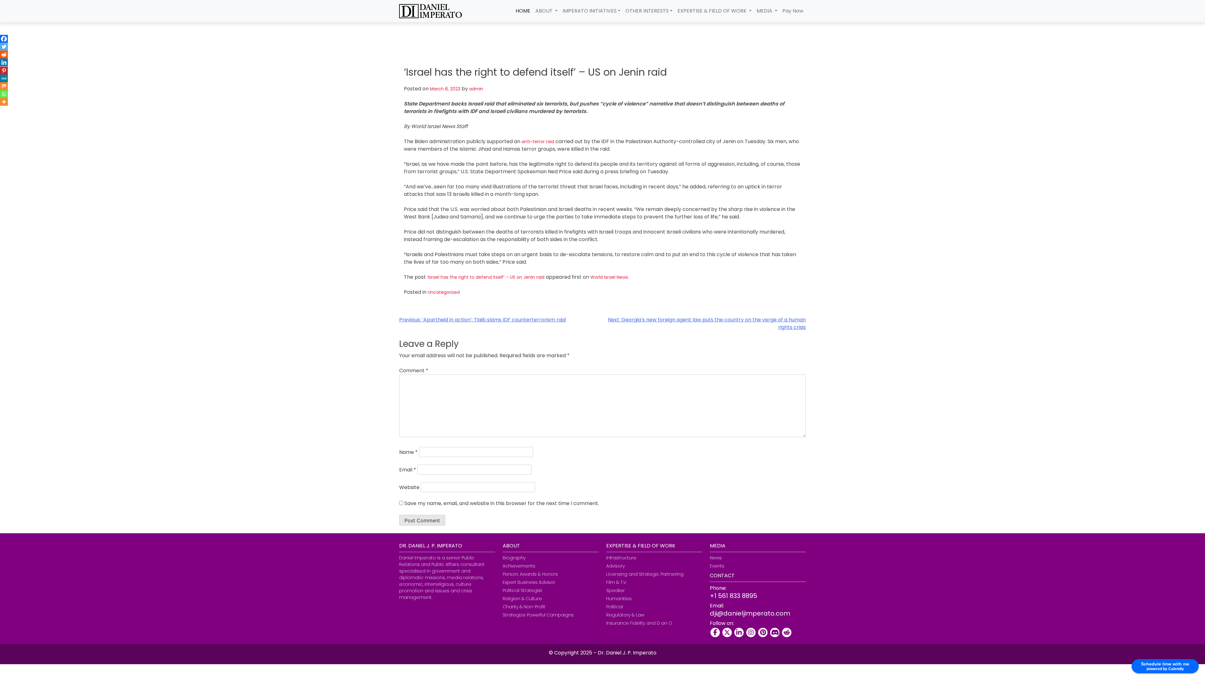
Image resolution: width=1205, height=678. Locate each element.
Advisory (615, 566)
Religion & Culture (522, 598)
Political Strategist (522, 590)
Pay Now (792, 10)
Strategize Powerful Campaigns (538, 615)
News (716, 558)
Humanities (619, 598)
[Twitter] (4, 47)
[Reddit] (4, 54)
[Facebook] (4, 39)
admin (476, 89)
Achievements (519, 566)
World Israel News (609, 277)
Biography (514, 558)
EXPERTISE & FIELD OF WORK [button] (712, 10)
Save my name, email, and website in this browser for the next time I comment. (501, 503)
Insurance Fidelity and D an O (639, 623)
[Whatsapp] (4, 94)
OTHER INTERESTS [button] (647, 10)
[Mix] (4, 86)
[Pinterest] (4, 70)
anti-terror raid (538, 141)
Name (408, 452)
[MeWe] (4, 78)
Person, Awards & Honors (530, 574)
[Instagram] (751, 632)
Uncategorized (444, 292)
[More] (4, 102)
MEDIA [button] (765, 10)
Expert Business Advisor (529, 582)
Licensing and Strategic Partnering (644, 574)
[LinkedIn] (739, 632)
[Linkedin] (4, 62)
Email (407, 469)
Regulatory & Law (625, 615)
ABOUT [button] (544, 10)
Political (614, 607)
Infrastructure (621, 558)
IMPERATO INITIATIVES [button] (590, 10)
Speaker (615, 590)
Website (409, 487)
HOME (523, 10)
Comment (413, 370)
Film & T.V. (616, 582)
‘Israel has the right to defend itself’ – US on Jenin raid (485, 277)
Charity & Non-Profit (524, 607)
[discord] (774, 632)
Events (717, 566)
